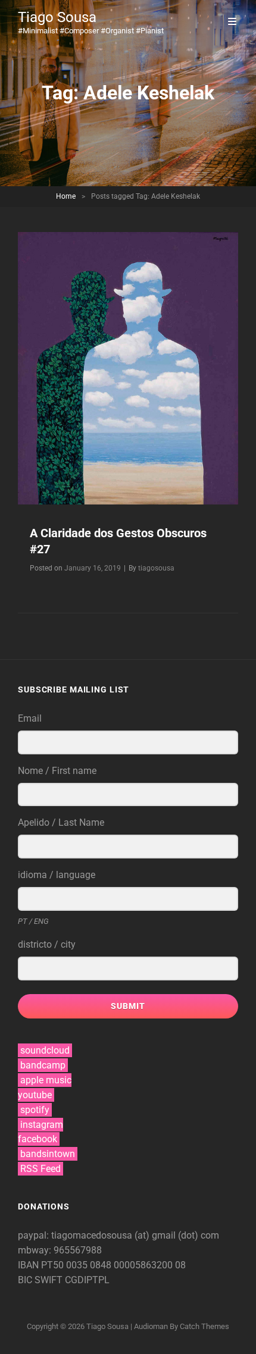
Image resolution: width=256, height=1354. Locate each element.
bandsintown (47, 1153)
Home (66, 196)
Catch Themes (204, 1326)
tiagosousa (156, 568)
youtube (35, 1095)
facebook (37, 1139)
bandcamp (42, 1065)
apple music (45, 1080)
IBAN (29, 1265)
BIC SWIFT (41, 1280)
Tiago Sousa (57, 17)
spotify (34, 1109)
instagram (41, 1124)
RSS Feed (40, 1168)
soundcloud (45, 1050)
